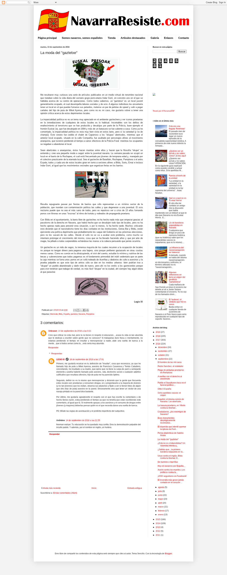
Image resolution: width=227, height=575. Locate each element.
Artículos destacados (133, 38)
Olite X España (164, 389)
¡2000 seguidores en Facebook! (172, 476)
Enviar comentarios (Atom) (65, 493)
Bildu (60, 314)
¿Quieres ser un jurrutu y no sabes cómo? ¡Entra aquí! (177, 153)
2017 (158, 340)
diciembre (163, 347)
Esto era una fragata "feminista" (177, 127)
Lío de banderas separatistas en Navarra (176, 225)
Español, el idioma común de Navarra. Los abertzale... (171, 400)
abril (160, 503)
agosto (161, 487)
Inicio (94, 488)
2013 (158, 527)
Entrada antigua (134, 488)
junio (160, 495)
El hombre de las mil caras (170, 362)
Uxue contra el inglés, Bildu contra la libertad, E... (170, 457)
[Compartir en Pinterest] (87, 310)
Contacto (183, 38)
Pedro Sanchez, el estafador (170, 366)
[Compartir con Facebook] (84, 310)
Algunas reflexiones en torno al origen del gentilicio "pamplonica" (177, 277)
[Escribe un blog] (78, 310)
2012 (158, 531)
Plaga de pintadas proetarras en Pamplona (171, 371)
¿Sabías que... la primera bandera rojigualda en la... (171, 450)
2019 (158, 332)
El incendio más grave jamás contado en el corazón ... (171, 481)
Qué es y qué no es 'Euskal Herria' (177, 199)
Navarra (82, 314)
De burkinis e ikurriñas (168, 462)
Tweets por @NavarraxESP (163, 110)
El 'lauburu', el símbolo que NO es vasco (177, 301)
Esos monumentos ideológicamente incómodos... (166, 420)
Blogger (168, 553)
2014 (158, 523)
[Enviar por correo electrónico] (74, 310)
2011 (158, 535)
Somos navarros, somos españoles (82, 38)
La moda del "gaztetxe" (168, 439)
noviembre (163, 351)
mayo (161, 499)
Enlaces (168, 38)
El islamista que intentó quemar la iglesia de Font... (172, 428)
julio (160, 491)
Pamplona (90, 314)
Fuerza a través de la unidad (177, 176)
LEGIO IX (60, 359)
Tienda (111, 38)
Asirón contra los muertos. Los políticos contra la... (171, 471)
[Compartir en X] (81, 310)
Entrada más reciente (50, 488)
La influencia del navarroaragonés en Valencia (176, 250)
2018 (158, 336)
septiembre (163, 359)
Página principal (47, 38)
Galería (155, 38)
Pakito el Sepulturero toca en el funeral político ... (172, 384)
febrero (161, 511)
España (66, 314)
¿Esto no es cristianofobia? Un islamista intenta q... (171, 444)
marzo (161, 507)
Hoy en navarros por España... (171, 466)
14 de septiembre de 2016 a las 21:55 (83, 420)
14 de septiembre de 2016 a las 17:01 (87, 359)
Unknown (52, 331)
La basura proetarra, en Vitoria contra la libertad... (171, 406)
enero (161, 514)
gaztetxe (74, 314)
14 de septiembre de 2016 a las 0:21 (74, 331)
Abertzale (54, 314)
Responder (53, 347)
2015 (158, 519)
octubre (161, 355)
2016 (158, 344)
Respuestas (56, 353)
